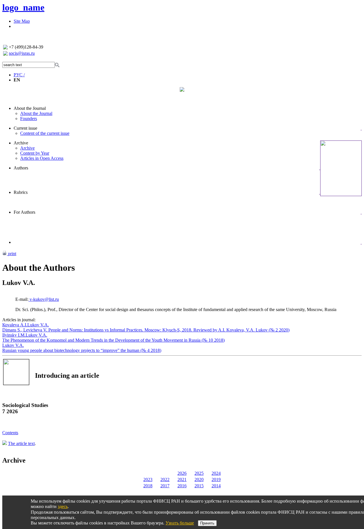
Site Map (22, 21)
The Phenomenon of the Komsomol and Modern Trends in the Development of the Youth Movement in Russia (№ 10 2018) (113, 340)
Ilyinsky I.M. (14, 335)
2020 (199, 479)
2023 (147, 479)
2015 (199, 485)
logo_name (23, 7)
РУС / (19, 74)
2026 (182, 473)
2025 (199, 473)
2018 (147, 485)
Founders (28, 118)
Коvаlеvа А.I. (14, 324)
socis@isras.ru (22, 53)
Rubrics (21, 192)
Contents (10, 432)
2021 (182, 479)
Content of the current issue (44, 133)
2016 (182, 485)
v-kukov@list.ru (43, 299)
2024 (216, 473)
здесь (63, 506)
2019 (216, 479)
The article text (21, 443)
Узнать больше (180, 522)
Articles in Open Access (41, 158)
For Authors (24, 212)
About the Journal (30, 108)
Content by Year (34, 153)
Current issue (25, 128)
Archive (21, 142)
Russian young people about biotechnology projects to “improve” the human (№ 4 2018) (81, 350)
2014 (216, 485)
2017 (164, 485)
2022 (164, 479)
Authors (21, 167)
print (11, 253)
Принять (207, 523)
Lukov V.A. (38, 324)
